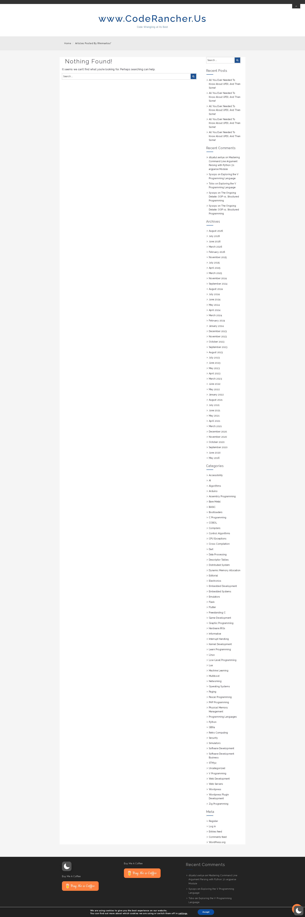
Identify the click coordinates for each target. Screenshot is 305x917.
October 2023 (216, 341)
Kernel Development (220, 644)
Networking (215, 681)
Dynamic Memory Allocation (225, 570)
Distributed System (219, 565)
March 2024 (215, 315)
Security (213, 738)
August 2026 (216, 231)
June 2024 (214, 299)
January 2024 (216, 326)
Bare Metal (215, 501)
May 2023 (214, 368)
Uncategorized (217, 768)
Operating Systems (219, 686)
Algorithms (215, 486)
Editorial (213, 575)
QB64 (212, 727)
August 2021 (216, 400)
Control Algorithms (219, 533)
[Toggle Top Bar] (296, 6)
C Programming (217, 517)
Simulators (215, 743)
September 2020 (218, 447)
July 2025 (214, 262)
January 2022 (216, 394)
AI (210, 480)
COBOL (213, 522)
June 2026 (215, 241)
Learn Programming (220, 649)
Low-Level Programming (223, 660)
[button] (66, 866)
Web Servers (216, 784)
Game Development (220, 618)
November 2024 (218, 278)
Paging (212, 691)
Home (67, 43)
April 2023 (214, 373)
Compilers (214, 528)
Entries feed (215, 831)
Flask (212, 602)
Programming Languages (223, 716)
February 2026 (217, 252)
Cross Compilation (219, 544)
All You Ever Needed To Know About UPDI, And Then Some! (225, 84)
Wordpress (215, 789)
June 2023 (214, 363)
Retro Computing (218, 732)
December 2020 (218, 431)
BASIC (212, 507)
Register (213, 821)
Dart (211, 549)
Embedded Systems (220, 591)
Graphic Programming (221, 623)
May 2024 (214, 305)
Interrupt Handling (219, 639)
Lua (211, 665)
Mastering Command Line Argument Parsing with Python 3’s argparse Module (213, 879)
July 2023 (214, 357)
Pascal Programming (220, 697)
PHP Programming (219, 702)
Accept (205, 912)
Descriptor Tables (219, 559)
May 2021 (214, 415)
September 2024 (218, 283)
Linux (212, 655)
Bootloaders (216, 512)
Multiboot (214, 676)
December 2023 (218, 331)
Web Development (219, 778)
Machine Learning (218, 670)
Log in (212, 826)
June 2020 (215, 452)
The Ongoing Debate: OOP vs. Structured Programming (224, 196)
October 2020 (217, 442)
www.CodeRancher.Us (152, 18)
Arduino (213, 491)
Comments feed (218, 837)
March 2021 (215, 426)
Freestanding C (217, 612)
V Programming (217, 773)
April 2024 (214, 310)
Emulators (214, 596)
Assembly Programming (222, 496)
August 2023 (216, 352)
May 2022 (214, 389)
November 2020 (218, 437)
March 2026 (215, 246)
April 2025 (214, 268)
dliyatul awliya (217, 157)
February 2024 (217, 320)
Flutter (212, 607)
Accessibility (216, 475)
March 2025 (215, 273)
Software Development (221, 748)
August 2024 (216, 289)
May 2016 (214, 458)
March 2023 (215, 378)
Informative (215, 633)
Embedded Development (223, 586)
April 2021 (214, 421)
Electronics (215, 581)
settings (182, 913)
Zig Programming (218, 804)
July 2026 (214, 236)
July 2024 (214, 294)
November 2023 (218, 336)
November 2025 (218, 257)
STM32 (213, 763)
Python (213, 722)
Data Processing (218, 554)
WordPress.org (217, 842)
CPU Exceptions (218, 538)
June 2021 (214, 410)
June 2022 (214, 384)
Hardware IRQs (217, 628)
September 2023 (218, 347)
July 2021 (214, 405)
